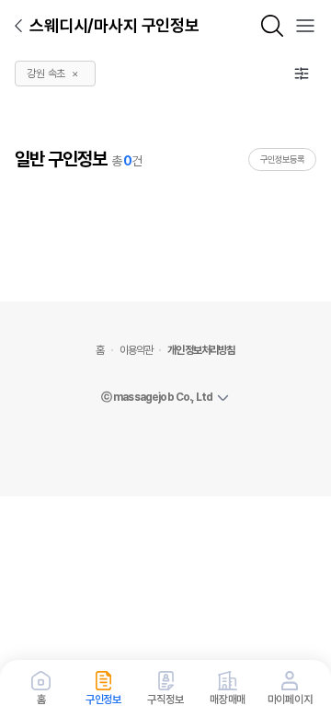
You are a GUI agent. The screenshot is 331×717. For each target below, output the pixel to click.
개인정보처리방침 (200, 350)
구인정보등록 (282, 159)
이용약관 (137, 350)
